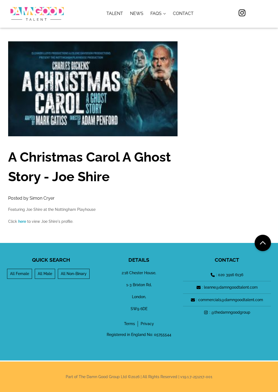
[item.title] (114, 13)
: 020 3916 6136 (229, 275)
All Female (19, 273)
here (22, 221)
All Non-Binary (74, 273)
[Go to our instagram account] (242, 14)
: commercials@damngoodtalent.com (229, 300)
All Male (45, 273)
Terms (129, 324)
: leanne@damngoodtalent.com (230, 287)
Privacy (147, 324)
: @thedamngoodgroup (229, 312)
